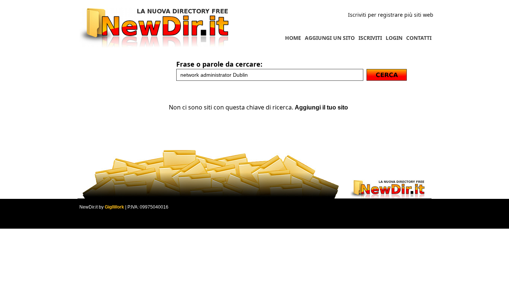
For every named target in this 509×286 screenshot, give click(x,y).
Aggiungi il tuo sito (321, 107)
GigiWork (114, 207)
